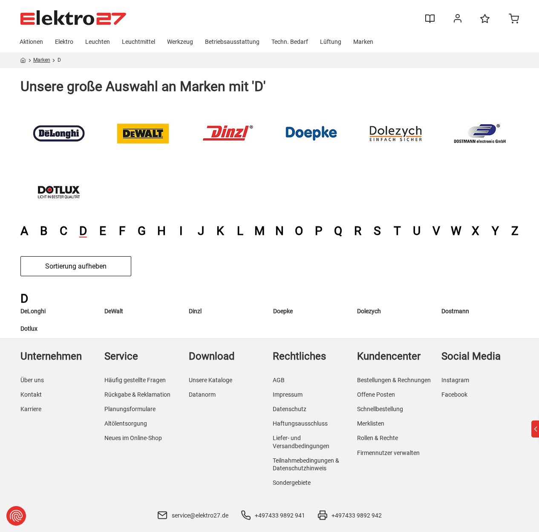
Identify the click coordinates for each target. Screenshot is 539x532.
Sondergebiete (292, 482)
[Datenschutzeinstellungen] (16, 516)
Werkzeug (180, 41)
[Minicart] (514, 20)
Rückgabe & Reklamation (137, 394)
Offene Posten (376, 394)
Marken (363, 41)
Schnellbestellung (380, 409)
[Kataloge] (430, 21)
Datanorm (202, 394)
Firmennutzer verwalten (388, 452)
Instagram (455, 380)
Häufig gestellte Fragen (135, 380)
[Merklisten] (485, 22)
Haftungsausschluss (300, 423)
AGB (279, 380)
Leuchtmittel (138, 41)
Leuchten (97, 41)
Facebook (454, 394)
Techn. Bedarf (289, 41)
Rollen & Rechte (377, 438)
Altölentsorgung (125, 423)
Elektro (64, 41)
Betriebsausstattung (232, 41)
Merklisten (370, 423)
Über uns (32, 380)
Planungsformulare (130, 409)
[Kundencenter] (457, 20)
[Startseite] (23, 62)
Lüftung (330, 41)
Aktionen (31, 41)
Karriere (30, 409)
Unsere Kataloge (210, 380)
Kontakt (31, 394)
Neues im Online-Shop (133, 438)
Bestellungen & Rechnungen (394, 380)
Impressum (288, 394)
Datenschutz (289, 409)
